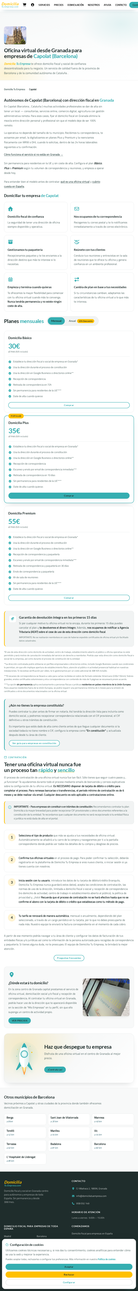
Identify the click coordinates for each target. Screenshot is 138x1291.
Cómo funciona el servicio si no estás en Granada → (33, 154)
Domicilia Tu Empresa (14, 89)
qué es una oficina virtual (75, 182)
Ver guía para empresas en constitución (34, 743)
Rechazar (69, 1274)
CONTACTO (121, 5)
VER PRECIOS (20, 1020)
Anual (81, 320)
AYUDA (107, 5)
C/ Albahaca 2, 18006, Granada (91, 1188)
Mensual (56, 320)
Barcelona (42, 1236)
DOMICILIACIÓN (75, 5)
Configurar (69, 1282)
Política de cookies (107, 1259)
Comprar (69, 405)
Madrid (7, 1236)
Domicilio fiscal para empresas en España (92, 1233)
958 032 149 (82, 1203)
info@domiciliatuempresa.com (91, 1196)
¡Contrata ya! (55, 1069)
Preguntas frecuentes (69, 957)
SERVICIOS (44, 5)
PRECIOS (58, 5)
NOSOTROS (94, 5)
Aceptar (69, 1266)
